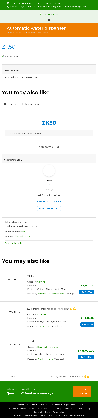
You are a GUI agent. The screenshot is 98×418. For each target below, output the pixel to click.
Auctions (18, 33)
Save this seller (49, 208)
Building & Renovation (48, 347)
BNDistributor (45, 326)
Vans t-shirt (14, 376)
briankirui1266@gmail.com (51, 294)
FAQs (88, 409)
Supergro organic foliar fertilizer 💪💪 (51, 308)
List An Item (42, 409)
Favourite (14, 279)
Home (10, 33)
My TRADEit (13, 409)
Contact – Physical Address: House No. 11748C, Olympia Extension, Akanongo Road (49, 415)
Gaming (41, 282)
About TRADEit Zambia (74, 409)
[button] (49, 20)
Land (30, 341)
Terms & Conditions (42, 412)
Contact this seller (14, 243)
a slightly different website (73, 405)
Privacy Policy (58, 412)
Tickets (32, 276)
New (23, 231)
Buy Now (86, 292)
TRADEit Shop (56, 409)
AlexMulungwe (45, 359)
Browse (31, 409)
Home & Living (22, 236)
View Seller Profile (49, 201)
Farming (41, 314)
